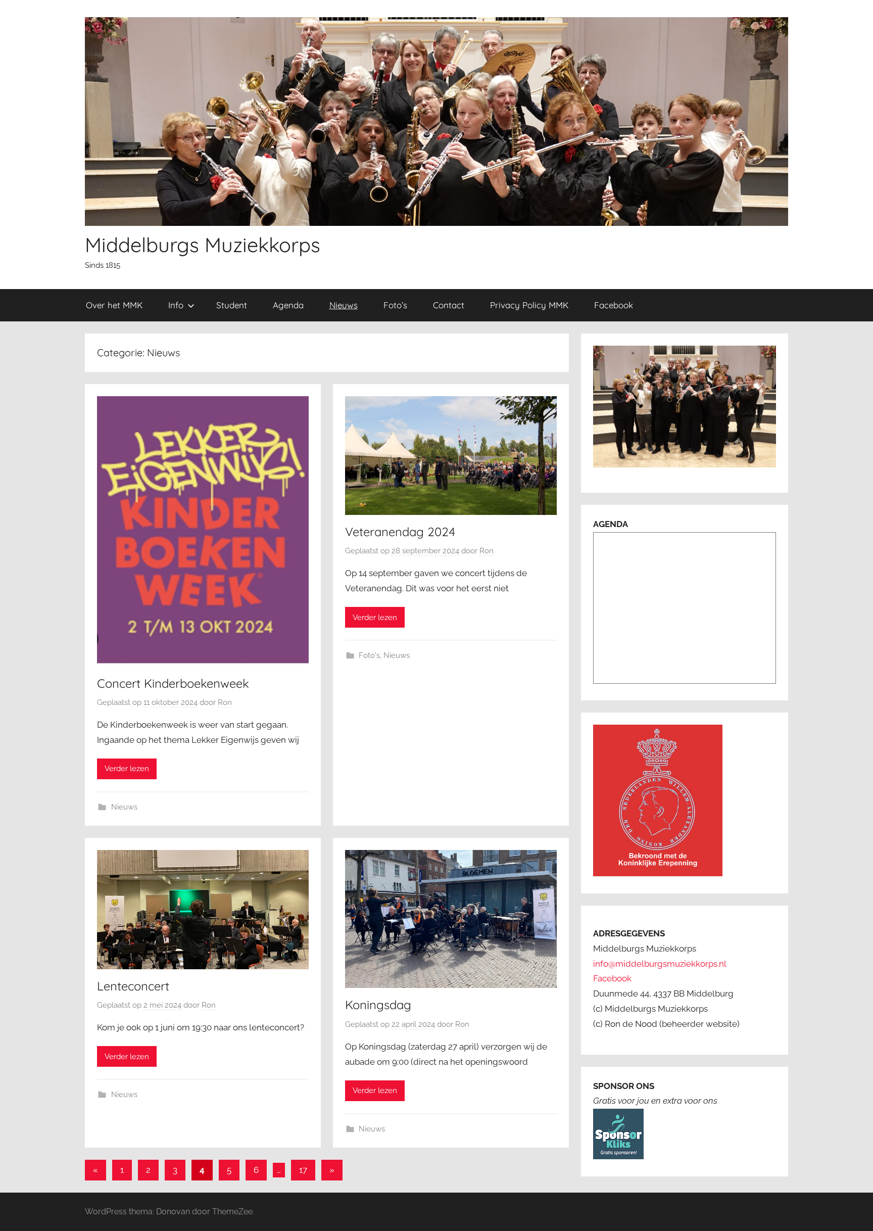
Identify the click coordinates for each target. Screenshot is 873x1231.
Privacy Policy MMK (529, 305)
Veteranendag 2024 (400, 531)
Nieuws (343, 305)
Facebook (613, 305)
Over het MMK (114, 305)
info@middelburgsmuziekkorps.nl (659, 964)
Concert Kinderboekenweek (173, 683)
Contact (448, 305)
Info (175, 305)
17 (303, 1170)
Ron (225, 702)
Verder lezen (127, 768)
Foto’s (395, 305)
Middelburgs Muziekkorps (202, 244)
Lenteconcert (133, 985)
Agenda (288, 305)
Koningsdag (378, 1004)
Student (231, 305)
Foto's (369, 655)
